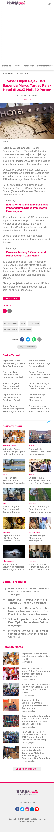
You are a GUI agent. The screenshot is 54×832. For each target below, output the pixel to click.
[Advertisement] (27, 35)
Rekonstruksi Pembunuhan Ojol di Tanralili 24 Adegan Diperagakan (27, 601)
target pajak (25, 329)
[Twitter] (28, 339)
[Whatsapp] (34, 339)
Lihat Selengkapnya (26, 769)
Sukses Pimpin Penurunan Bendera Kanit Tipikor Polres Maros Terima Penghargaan (39, 377)
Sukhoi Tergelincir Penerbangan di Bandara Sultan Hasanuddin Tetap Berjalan (12, 388)
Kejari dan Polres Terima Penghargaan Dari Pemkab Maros (14, 363)
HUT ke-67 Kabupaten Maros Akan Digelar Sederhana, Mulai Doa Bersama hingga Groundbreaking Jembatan (36, 752)
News (17, 65)
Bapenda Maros (10, 323)
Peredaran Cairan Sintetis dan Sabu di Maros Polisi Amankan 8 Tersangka (29, 591)
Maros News (8, 73)
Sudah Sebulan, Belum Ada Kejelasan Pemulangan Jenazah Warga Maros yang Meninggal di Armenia (14, 413)
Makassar (29, 65)
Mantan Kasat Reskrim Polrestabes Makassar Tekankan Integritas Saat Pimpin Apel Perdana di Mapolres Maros (29, 612)
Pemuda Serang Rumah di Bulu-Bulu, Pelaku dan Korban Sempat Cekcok (39, 410)
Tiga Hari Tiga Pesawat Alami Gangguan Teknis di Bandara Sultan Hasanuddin (13, 377)
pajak (23, 323)
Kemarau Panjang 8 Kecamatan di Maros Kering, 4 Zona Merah (26, 254)
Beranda (6, 65)
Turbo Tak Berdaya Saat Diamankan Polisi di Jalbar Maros (40, 386)
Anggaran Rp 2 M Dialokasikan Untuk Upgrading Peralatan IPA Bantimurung (35, 704)
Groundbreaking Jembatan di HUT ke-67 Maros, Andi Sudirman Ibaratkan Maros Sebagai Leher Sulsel (36, 720)
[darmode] (49, 3)
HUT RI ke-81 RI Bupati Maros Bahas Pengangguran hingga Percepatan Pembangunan (27, 208)
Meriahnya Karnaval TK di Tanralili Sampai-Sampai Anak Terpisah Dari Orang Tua (28, 633)
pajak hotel (34, 323)
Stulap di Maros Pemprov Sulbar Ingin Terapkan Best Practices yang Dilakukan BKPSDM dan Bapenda (40, 367)
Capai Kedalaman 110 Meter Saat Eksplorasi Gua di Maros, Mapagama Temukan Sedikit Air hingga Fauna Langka (14, 401)
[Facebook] (22, 339)
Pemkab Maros (23, 73)
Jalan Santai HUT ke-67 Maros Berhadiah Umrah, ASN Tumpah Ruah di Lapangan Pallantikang (34, 736)
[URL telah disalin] (39, 339)
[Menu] (3, 3)
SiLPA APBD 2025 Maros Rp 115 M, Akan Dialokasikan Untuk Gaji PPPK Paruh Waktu (36, 688)
